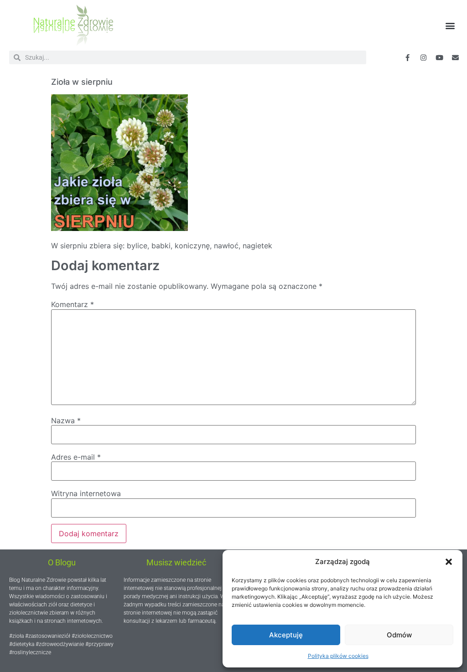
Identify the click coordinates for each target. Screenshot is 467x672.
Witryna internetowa (86, 493)
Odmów (399, 635)
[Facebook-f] (408, 57)
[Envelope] (455, 57)
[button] (448, 561)
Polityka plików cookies (338, 655)
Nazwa (66, 420)
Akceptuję (286, 635)
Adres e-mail (76, 457)
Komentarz (72, 304)
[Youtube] (439, 57)
